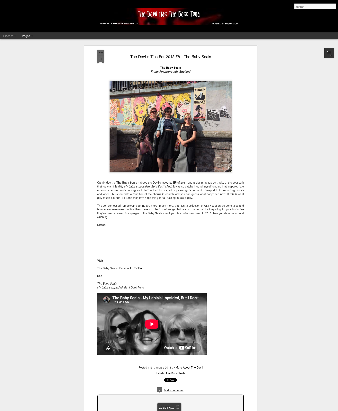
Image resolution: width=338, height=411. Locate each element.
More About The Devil (189, 367)
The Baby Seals (170, 67)
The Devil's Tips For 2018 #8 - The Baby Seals (170, 56)
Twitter (138, 268)
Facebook (125, 268)
